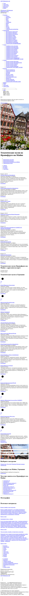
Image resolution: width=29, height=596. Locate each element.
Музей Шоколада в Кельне (7, 365)
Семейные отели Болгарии (12, 47)
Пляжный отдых (10, 75)
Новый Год (8, 78)
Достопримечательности (9, 490)
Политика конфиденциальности (10, 563)
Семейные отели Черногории (12, 57)
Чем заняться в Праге (11, 38)
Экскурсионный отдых (11, 76)
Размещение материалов (8, 564)
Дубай (7, 20)
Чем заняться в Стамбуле (11, 41)
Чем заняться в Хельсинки (12, 42)
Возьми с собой (9, 74)
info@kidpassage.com (5, 1)
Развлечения (6, 30)
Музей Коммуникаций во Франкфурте (9, 188)
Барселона (8, 17)
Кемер (7, 23)
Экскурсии (5, 4)
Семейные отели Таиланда (12, 55)
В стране (5, 167)
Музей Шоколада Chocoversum (8, 285)
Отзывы (5, 554)
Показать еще (4, 442)
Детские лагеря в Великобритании (14, 62)
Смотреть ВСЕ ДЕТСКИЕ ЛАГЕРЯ (14, 67)
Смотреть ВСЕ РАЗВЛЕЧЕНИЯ (13, 43)
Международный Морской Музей (8, 333)
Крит (7, 24)
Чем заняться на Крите (11, 37)
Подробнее (4, 103)
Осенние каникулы (10, 80)
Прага (7, 25)
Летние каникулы (10, 79)
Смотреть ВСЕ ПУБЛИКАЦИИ (13, 81)
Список (5, 165)
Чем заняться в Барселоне (12, 31)
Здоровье (8, 72)
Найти (2, 458)
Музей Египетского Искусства (8, 416)
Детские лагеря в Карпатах (12, 66)
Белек (7, 18)
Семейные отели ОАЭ (11, 54)
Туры (4, 3)
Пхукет (7, 26)
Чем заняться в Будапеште (12, 34)
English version (6, 567)
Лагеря (4, 60)
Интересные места (8, 491)
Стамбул (8, 28)
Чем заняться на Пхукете (11, 40)
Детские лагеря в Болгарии (12, 61)
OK (1, 103)
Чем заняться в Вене (10, 35)
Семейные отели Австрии (12, 45)
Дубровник (8, 22)
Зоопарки (6, 482)
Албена (7, 16)
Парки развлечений (10, 70)
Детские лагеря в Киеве (11, 65)
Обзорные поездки (8, 493)
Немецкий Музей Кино (6, 254)
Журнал (5, 68)
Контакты (5, 6)
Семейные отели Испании (12, 51)
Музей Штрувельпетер (6, 241)
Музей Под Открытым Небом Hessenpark (10, 214)
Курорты (5, 15)
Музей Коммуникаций (6, 433)
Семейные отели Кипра (11, 53)
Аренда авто (6, 5)
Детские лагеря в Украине (12, 63)
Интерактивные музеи (9, 487)
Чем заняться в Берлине (11, 32)
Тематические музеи (8, 486)
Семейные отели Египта (11, 50)
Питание (8, 73)
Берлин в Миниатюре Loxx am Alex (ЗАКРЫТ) (11, 400)
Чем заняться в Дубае (11, 36)
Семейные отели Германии (12, 48)
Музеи (5, 485)
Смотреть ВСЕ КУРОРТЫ (12, 29)
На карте (5, 166)
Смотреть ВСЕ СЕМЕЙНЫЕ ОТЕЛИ (14, 59)
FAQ (4, 565)
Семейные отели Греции (11, 49)
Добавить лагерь (7, 561)
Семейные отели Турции (11, 56)
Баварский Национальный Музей (8, 382)
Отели (4, 44)
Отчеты (5, 556)
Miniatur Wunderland (5, 312)
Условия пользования (8, 562)
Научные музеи (7, 489)
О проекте (5, 558)
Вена (7, 19)
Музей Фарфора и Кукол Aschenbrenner (10, 354)
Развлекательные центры (9, 483)
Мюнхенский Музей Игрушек (7, 302)
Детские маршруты (10, 69)
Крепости (6, 492)
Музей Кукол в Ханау (5, 201)
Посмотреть (3, 473)
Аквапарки (6, 480)
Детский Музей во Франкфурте (8, 175)
